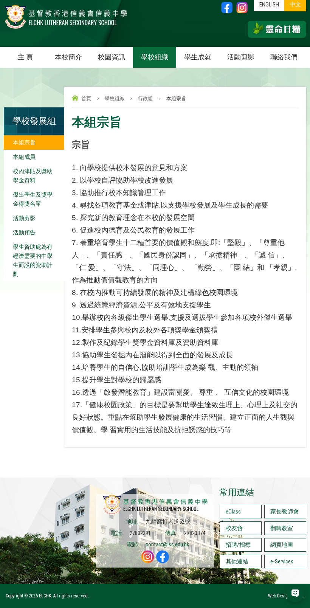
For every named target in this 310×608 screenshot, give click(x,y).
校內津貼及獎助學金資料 (33, 176)
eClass (233, 511)
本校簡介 (68, 57)
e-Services (281, 561)
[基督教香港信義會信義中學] (66, 28)
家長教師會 (284, 511)
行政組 (145, 98)
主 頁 (25, 57)
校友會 (234, 528)
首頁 (86, 98)
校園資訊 (111, 57)
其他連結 (237, 561)
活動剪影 (240, 57)
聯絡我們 (284, 57)
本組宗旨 (24, 142)
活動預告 (24, 232)
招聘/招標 (238, 544)
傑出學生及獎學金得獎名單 (33, 199)
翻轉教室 (281, 528)
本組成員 (24, 157)
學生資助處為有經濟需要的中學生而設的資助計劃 (33, 261)
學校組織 (154, 57)
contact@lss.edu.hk (167, 544)
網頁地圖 (281, 544)
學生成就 (197, 57)
